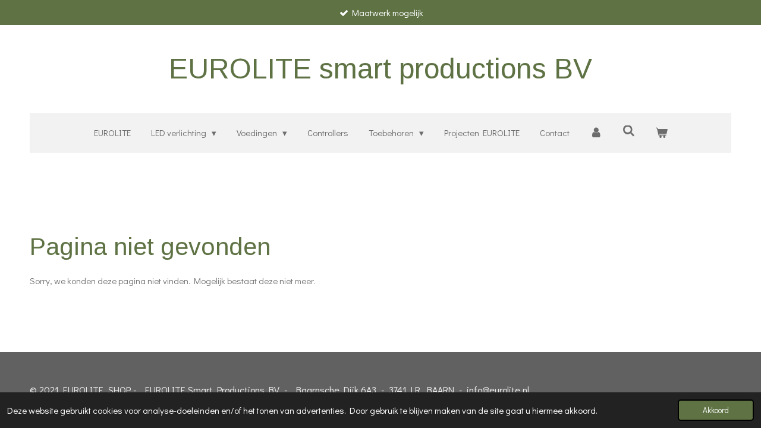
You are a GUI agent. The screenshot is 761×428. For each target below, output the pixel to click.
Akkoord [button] (716, 410)
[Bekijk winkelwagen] (661, 133)
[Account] (596, 133)
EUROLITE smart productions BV (380, 68)
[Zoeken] (628, 131)
